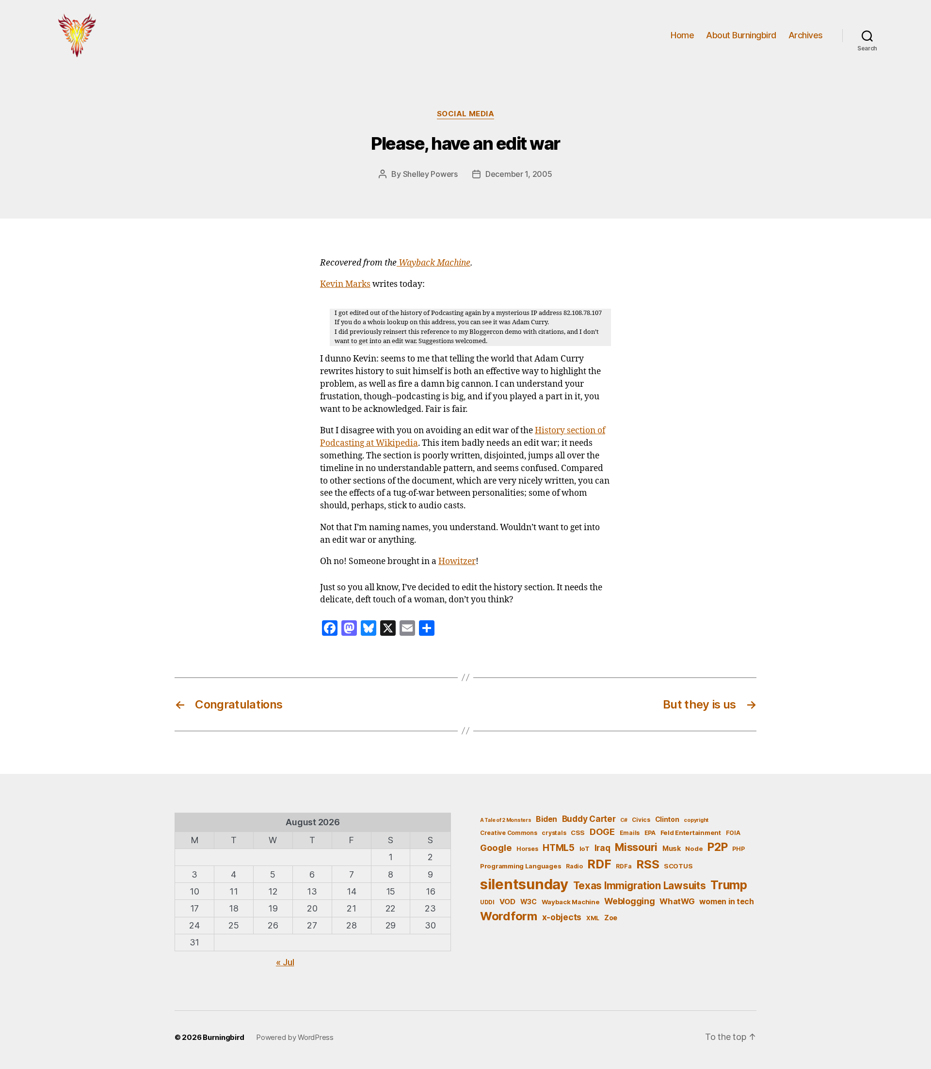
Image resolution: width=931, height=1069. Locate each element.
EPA (650, 832)
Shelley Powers (430, 174)
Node (694, 848)
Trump (728, 885)
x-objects (562, 917)
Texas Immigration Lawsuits (639, 886)
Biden (546, 819)
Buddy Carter (589, 819)
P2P (717, 847)
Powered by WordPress (295, 1037)
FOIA (733, 832)
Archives (805, 35)
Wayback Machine (433, 263)
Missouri (636, 847)
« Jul (285, 962)
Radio (574, 866)
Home (682, 35)
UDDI (487, 902)
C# (623, 820)
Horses (527, 848)
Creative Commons (508, 832)
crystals (554, 832)
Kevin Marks (345, 284)
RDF (599, 864)
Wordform (508, 916)
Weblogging (629, 901)
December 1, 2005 (518, 174)
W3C (528, 901)
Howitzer (457, 561)
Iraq (602, 848)
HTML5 (559, 847)
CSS (578, 832)
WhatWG (676, 901)
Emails (630, 832)
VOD (507, 901)
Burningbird (223, 1037)
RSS (647, 864)
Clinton (667, 819)
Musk (671, 848)
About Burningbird (741, 35)
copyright (696, 820)
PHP (738, 848)
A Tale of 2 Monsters (505, 820)
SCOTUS (678, 866)
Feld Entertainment (690, 832)
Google (496, 847)
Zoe (610, 917)
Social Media (466, 114)
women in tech (726, 901)
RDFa (623, 866)
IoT (584, 848)
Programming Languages (520, 866)
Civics (641, 819)
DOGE (602, 831)
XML (592, 918)
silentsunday (524, 884)
